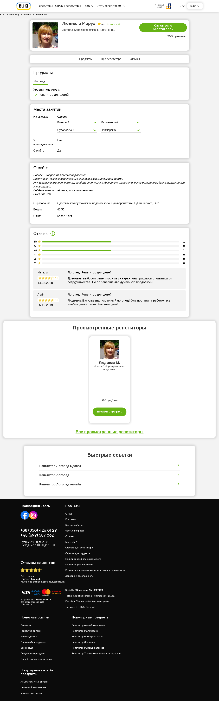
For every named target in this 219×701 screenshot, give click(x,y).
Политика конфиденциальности (83, 559)
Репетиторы (45, 5)
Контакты (70, 519)
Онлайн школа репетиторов (36, 659)
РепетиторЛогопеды (83, 642)
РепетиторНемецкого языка (88, 636)
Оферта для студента (77, 553)
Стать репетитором (108, 5)
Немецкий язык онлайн (34, 687)
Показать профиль (109, 411)
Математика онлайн (32, 693)
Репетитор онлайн (31, 630)
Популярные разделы (33, 653)
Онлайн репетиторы (68, 5)
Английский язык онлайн (34, 681)
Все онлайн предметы (33, 642)
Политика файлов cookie (79, 564)
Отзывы (69, 536)
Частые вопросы (74, 530)
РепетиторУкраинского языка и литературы (96, 653)
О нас (68, 513)
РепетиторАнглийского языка (88, 625)
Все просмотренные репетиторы (110, 431)
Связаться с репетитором (163, 27)
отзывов (37, 581)
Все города (27, 647)
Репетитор (26, 625)
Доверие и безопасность (79, 575)
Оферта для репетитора (79, 547)
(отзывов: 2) (113, 24)
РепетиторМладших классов (88, 647)
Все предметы (29, 636)
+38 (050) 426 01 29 (39, 530)
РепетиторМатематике (85, 630)
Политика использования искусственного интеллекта (95, 570)
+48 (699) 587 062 (37, 535)
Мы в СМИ (71, 542)
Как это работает (74, 525)
